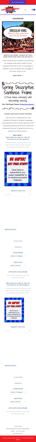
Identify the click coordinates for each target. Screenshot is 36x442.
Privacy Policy (18, 241)
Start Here (18, 426)
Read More (18, 75)
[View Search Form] (29, 9)
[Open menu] (25, 9)
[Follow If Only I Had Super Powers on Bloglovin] (18, 229)
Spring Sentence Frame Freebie (18, 114)
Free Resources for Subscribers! (18, 428)
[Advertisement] (18, 210)
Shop (12, 431)
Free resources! (18, 2)
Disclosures (18, 247)
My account (21, 431)
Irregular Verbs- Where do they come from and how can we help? (18, 56)
